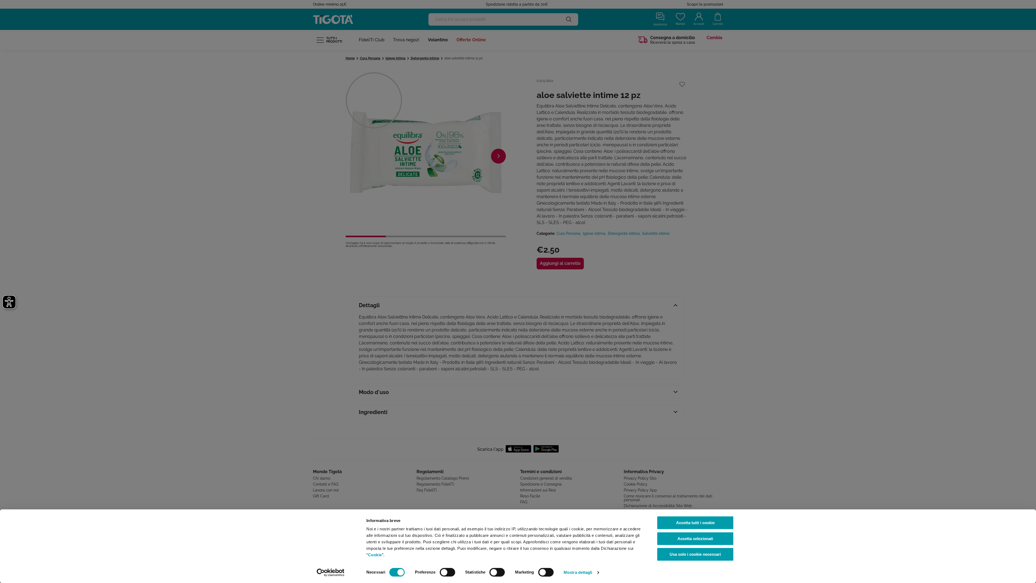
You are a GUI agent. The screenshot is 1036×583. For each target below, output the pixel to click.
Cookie (375, 555)
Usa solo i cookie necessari (695, 554)
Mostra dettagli (578, 572)
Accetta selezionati (695, 538)
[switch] (447, 572)
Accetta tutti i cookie (695, 522)
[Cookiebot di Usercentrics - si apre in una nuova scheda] (330, 572)
